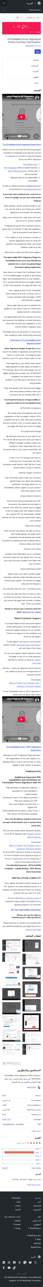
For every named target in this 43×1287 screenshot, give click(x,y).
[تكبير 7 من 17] (38, 1036)
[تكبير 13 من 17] (18, 991)
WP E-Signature (10, 168)
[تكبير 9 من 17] (18, 942)
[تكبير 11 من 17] (18, 967)
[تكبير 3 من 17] (38, 970)
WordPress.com (33, 1235)
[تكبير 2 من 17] (38, 957)
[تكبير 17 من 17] (18, 1046)
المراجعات (34, 66)
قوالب (18, 1202)
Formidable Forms (30, 164)
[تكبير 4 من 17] (38, 984)
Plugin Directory (35, 10)
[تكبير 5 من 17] (38, 1002)
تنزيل (37, 51)
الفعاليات (17, 1221)
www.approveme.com (32, 189)
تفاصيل (35, 60)
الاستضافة (37, 1206)
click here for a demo (31, 612)
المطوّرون (37, 1224)
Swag (17, 1228)
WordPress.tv (34, 1228)
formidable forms (8, 1124)
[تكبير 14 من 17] (18, 1005)
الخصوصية (37, 1209)
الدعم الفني (36, 1221)
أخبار (39, 1202)
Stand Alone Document (17, 171)
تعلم (39, 1217)
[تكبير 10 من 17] (18, 955)
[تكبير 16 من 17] (18, 1032)
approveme (30, 45)
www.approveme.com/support (28, 645)
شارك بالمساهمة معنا (12, 1217)
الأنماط (17, 1209)
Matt (38, 1239)
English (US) (6, 1119)
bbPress (37, 1243)
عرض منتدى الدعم (34, 1184)
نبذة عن (38, 1198)
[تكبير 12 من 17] (18, 979)
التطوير (35, 77)
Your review (36, 1168)
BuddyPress (36, 1247)
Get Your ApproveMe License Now (26, 910)
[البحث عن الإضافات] (17, 17)
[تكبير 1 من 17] (38, 942)
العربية (33, 1257)
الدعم (36, 83)
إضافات (17, 1206)
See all (4, 1168)
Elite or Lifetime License (29, 898)
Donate (16, 1224)
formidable (19, 1124)
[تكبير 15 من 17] (18, 1019)
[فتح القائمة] (3, 3)
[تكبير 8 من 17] (38, 1047)
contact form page (33, 929)
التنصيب (35, 71)
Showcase (16, 1198)
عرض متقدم (36, 1131)
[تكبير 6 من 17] (38, 1016)
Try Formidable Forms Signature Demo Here (22, 144)
